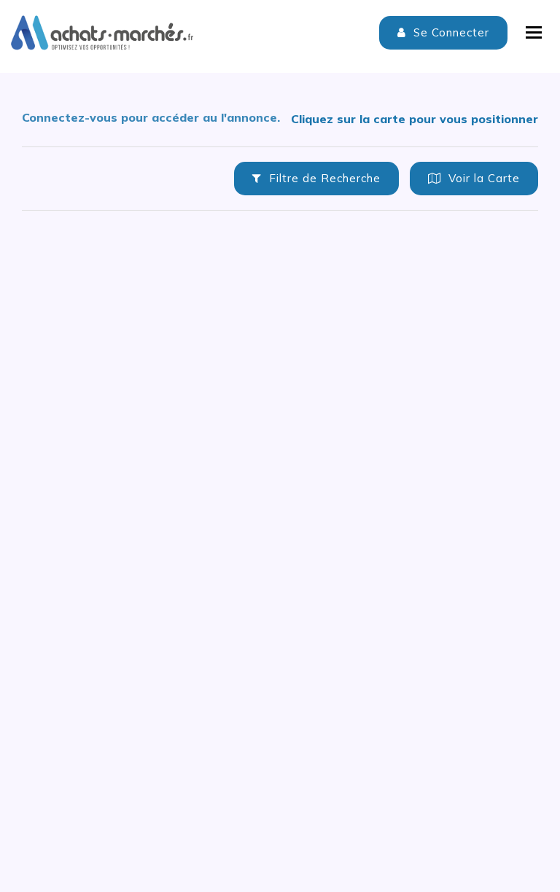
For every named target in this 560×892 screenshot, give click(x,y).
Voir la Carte (482, 178)
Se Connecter (449, 32)
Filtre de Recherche (323, 178)
